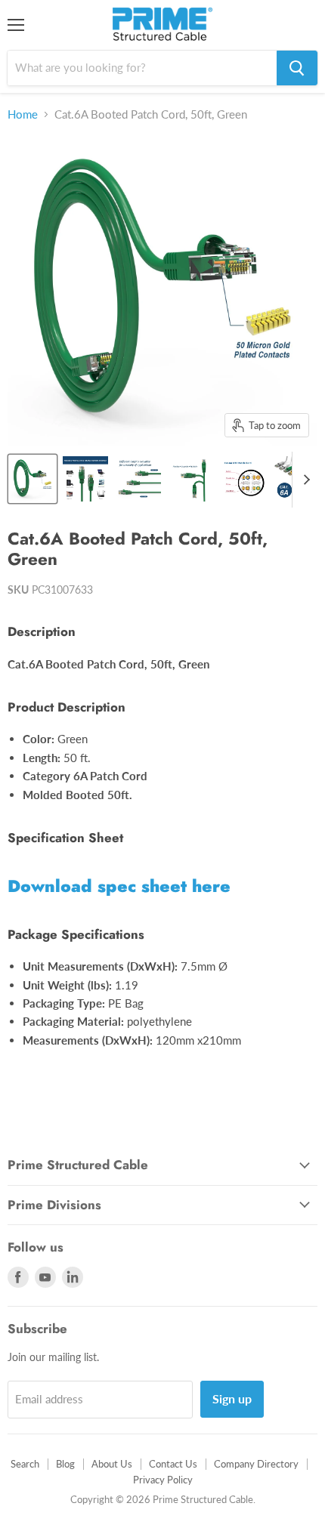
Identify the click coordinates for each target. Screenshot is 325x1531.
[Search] (297, 68)
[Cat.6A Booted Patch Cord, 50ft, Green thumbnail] (32, 479)
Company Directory (256, 1464)
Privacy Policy (163, 1480)
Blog (65, 1464)
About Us (111, 1464)
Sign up (232, 1398)
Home (23, 114)
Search (25, 1464)
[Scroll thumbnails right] (304, 480)
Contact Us (173, 1464)
